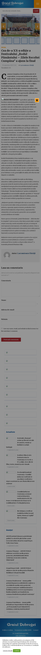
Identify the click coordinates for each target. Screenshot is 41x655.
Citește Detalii (7, 651)
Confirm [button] (16, 651)
